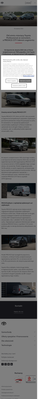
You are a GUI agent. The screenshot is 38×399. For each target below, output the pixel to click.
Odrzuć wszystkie (11, 80)
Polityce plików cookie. (28, 76)
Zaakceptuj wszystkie (25, 80)
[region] (18, 72)
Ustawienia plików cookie (19, 85)
